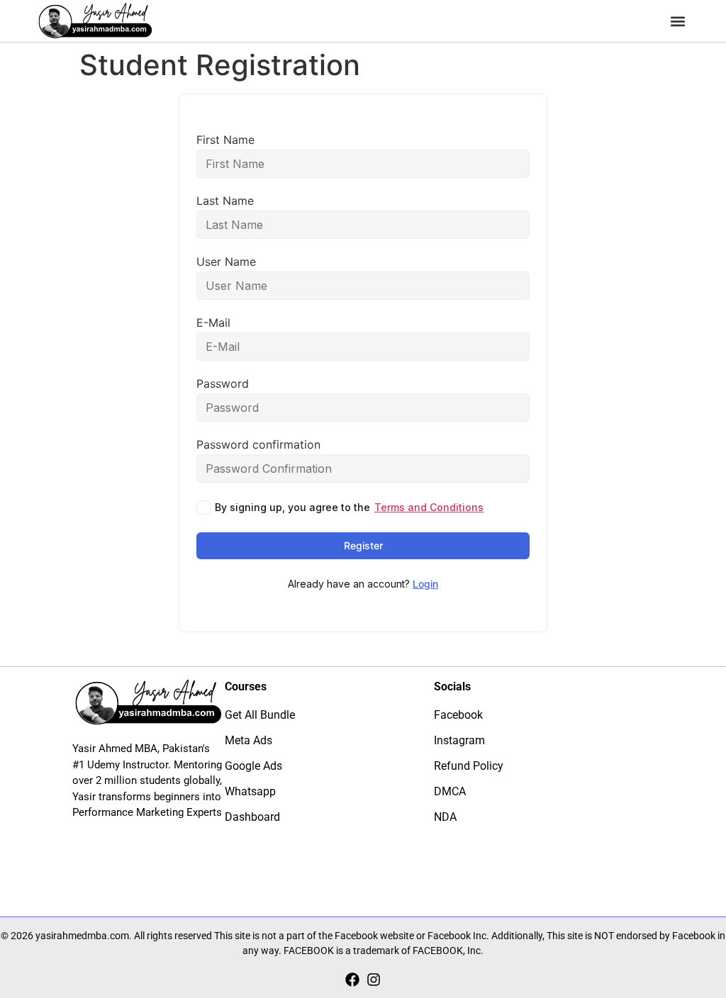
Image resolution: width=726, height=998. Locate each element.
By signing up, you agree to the (349, 507)
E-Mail (213, 322)
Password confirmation (258, 444)
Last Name (225, 200)
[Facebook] (352, 979)
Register (363, 545)
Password (222, 383)
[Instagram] (374, 979)
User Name (226, 261)
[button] (678, 21)
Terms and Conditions (429, 507)
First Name (225, 139)
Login (425, 584)
